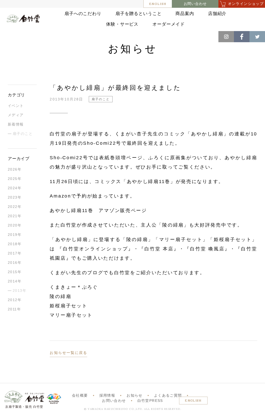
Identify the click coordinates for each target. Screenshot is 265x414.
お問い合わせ (195, 4)
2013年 (19, 290)
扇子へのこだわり (82, 13)
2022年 (14, 207)
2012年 (14, 300)
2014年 (14, 281)
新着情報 (16, 124)
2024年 (14, 188)
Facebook (241, 36)
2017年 (14, 253)
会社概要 (80, 395)
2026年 (14, 169)
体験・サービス (122, 24)
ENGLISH (158, 4)
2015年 (14, 272)
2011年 (14, 309)
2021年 (14, 216)
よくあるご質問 (168, 395)
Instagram (226, 36)
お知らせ (134, 395)
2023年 (14, 197)
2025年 (14, 179)
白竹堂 (23, 21)
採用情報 (107, 395)
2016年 (14, 262)
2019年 (14, 235)
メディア (16, 115)
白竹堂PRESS (150, 401)
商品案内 (184, 13)
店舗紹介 (217, 13)
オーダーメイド (168, 24)
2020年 (14, 225)
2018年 (14, 244)
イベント (16, 106)
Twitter (257, 36)
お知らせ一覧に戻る (68, 353)
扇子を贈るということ (138, 13)
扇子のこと (23, 134)
